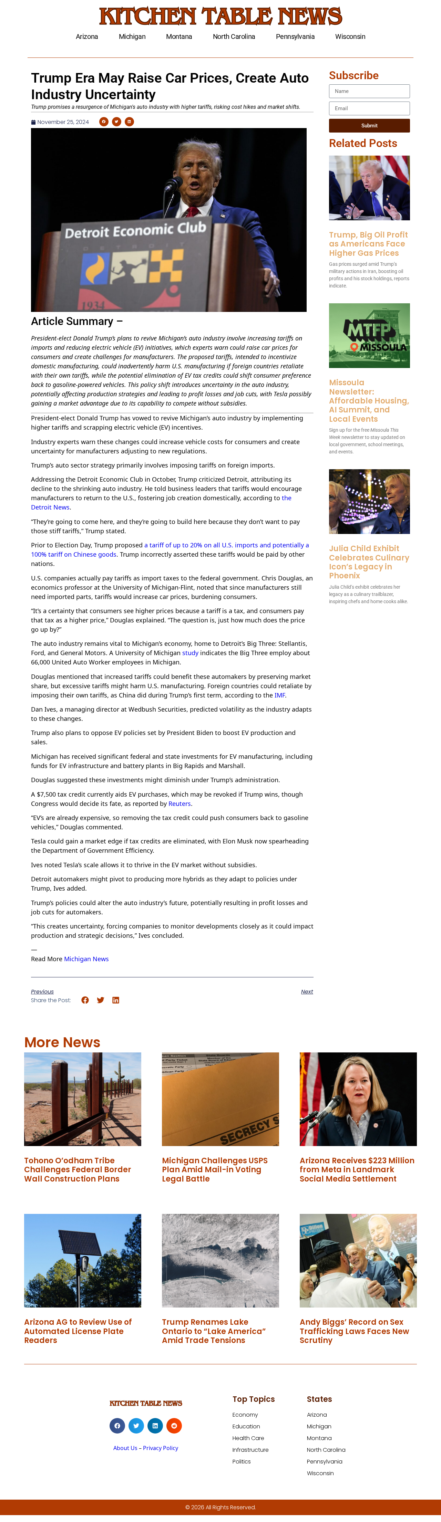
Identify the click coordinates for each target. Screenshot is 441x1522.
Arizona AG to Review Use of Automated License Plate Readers (78, 1331)
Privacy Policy (160, 1448)
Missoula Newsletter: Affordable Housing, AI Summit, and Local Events (369, 400)
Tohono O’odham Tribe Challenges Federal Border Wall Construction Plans (77, 1169)
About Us (125, 1448)
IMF (280, 695)
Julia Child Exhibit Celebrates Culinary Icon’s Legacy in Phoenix (369, 562)
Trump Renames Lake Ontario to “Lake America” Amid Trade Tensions (214, 1331)
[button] (104, 121)
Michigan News (86, 959)
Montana (179, 36)
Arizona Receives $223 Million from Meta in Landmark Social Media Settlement (357, 1169)
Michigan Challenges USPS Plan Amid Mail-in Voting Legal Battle (215, 1169)
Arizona (87, 36)
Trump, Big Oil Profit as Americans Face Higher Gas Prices (368, 244)
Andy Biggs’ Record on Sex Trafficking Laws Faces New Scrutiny (354, 1331)
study (190, 653)
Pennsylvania (295, 36)
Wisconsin (350, 36)
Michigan (132, 36)
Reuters (179, 803)
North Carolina (234, 36)
